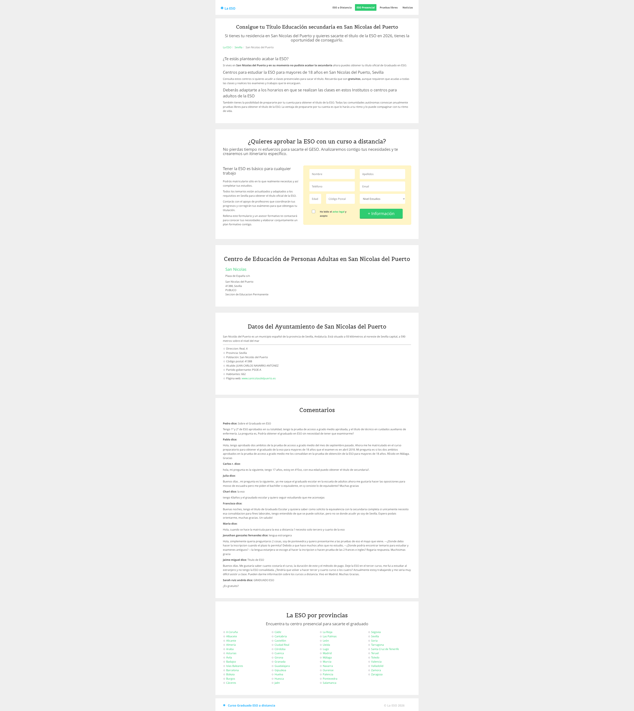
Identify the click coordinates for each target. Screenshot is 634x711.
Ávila (229, 657)
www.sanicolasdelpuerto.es (259, 378)
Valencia (376, 661)
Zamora (376, 670)
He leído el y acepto (333, 213)
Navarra (328, 666)
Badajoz (231, 661)
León (326, 640)
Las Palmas (330, 636)
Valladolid (377, 666)
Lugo (326, 649)
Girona (279, 657)
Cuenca (279, 653)
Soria (374, 640)
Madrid (327, 653)
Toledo (375, 657)
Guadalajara (282, 666)
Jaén (277, 683)
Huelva (279, 674)
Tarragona (377, 645)
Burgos (230, 678)
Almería (231, 645)
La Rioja (327, 632)
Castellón (280, 640)
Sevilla (238, 47)
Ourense (328, 670)
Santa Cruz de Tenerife (385, 649)
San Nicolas (235, 269)
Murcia (327, 661)
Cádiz (278, 632)
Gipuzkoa (280, 670)
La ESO (230, 8)
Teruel (375, 653)
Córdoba (280, 649)
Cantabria (281, 636)
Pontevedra (330, 678)
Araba (230, 649)
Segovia (376, 632)
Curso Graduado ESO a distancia (251, 705)
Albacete (231, 636)
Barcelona (232, 670)
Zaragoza (377, 674)
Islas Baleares (234, 666)
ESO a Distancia (342, 7)
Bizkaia (230, 674)
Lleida (326, 645)
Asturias (231, 653)
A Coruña (232, 632)
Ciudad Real (282, 645)
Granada (280, 661)
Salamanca (329, 683)
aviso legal (338, 211)
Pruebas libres (389, 7)
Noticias (408, 7)
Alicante (231, 640)
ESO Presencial (366, 7)
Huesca (279, 678)
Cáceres (231, 683)
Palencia (328, 674)
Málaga (327, 657)
